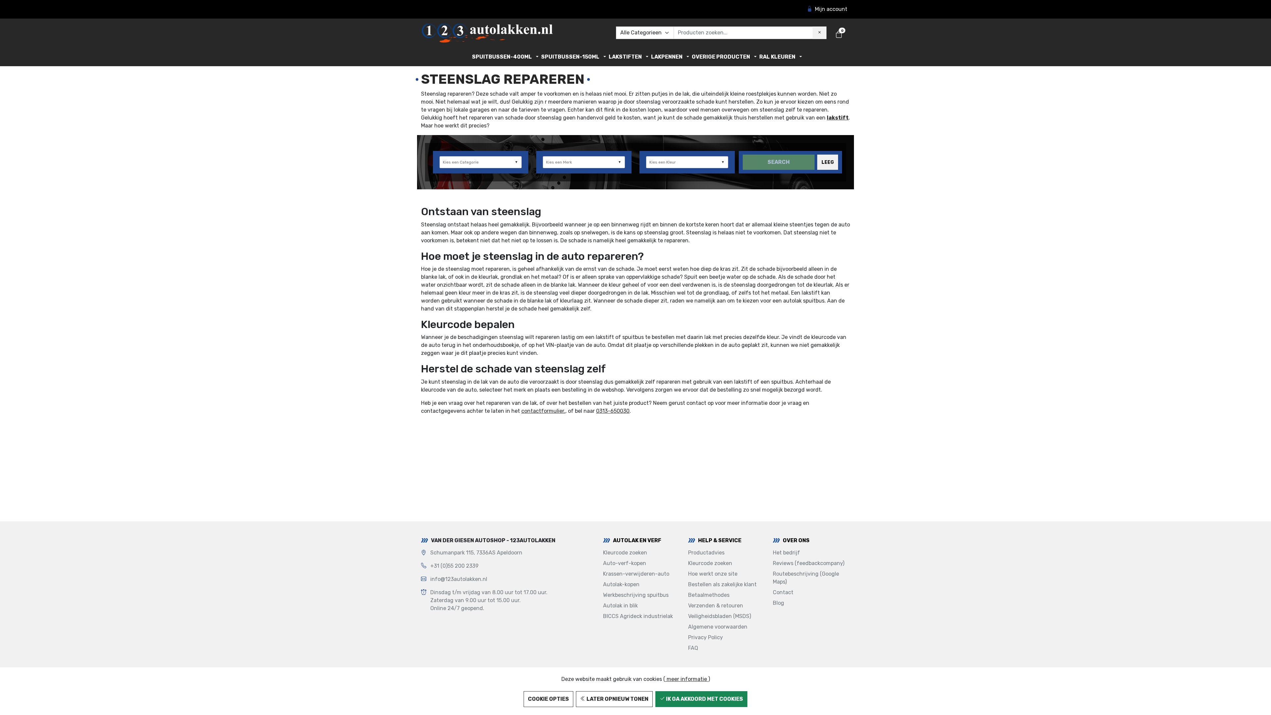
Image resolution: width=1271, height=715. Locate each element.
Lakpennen (667, 57)
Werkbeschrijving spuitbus (636, 595)
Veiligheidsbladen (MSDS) (719, 616)
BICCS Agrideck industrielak (638, 616)
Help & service (719, 540)
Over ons (796, 540)
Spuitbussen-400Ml (502, 57)
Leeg (828, 162)
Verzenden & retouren (715, 605)
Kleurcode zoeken (625, 552)
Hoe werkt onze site (712, 574)
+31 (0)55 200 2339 (454, 566)
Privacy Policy (705, 637)
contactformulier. (543, 411)
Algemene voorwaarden (717, 627)
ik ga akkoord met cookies (704, 699)
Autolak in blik (620, 605)
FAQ (693, 648)
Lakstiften (625, 57)
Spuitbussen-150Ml (570, 57)
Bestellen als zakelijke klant (722, 584)
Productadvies (706, 552)
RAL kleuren (777, 57)
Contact (783, 592)
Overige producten (721, 57)
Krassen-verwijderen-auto (636, 574)
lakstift (838, 118)
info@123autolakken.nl (458, 579)
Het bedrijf (786, 552)
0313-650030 (613, 411)
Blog (778, 603)
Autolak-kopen (621, 584)
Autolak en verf (637, 540)
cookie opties (548, 699)
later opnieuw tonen (617, 699)
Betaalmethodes (709, 595)
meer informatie (686, 679)
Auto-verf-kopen (624, 563)
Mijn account (831, 9)
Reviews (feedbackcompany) (808, 563)
